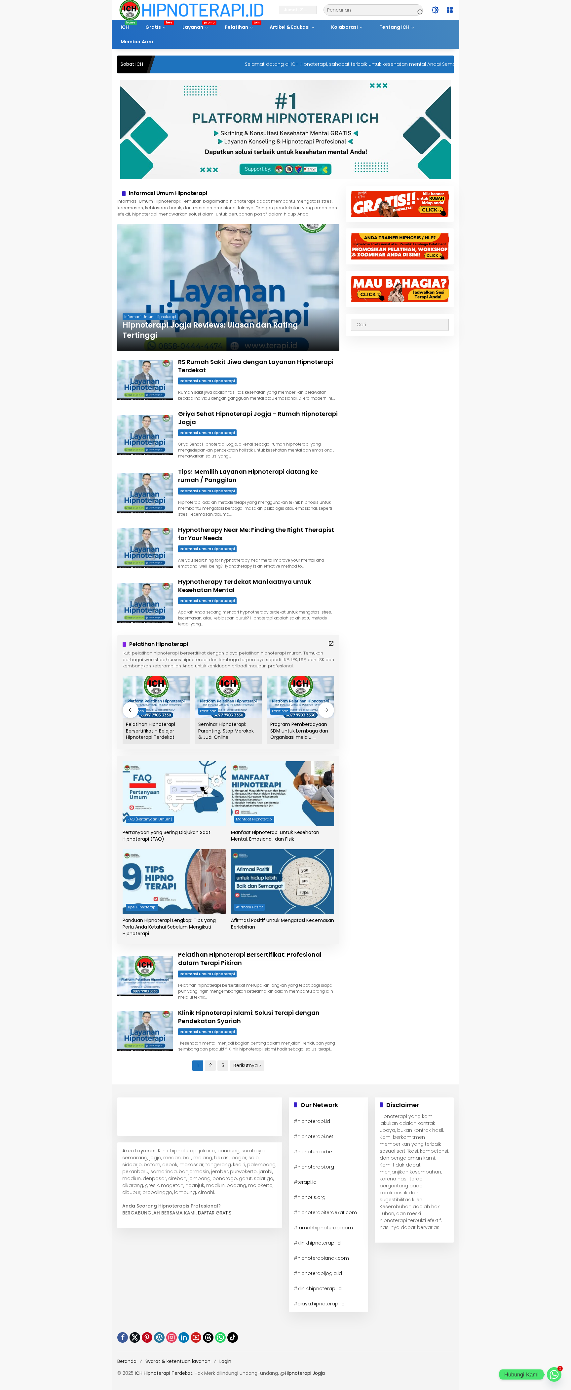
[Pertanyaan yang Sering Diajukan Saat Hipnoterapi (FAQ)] (174, 793)
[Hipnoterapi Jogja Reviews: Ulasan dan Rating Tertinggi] (228, 287)
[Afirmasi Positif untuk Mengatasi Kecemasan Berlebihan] (282, 881)
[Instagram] (171, 1337)
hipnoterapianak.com (323, 1258)
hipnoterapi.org (315, 1167)
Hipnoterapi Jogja (305, 1373)
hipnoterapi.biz (314, 1151)
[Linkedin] (183, 1337)
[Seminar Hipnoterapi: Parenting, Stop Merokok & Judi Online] (228, 697)
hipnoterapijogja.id (319, 1273)
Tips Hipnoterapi (142, 907)
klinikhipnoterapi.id (319, 1243)
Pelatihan (208, 711)
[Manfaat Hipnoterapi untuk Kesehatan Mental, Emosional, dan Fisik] (282, 793)
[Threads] (208, 1337)
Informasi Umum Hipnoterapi (150, 316)
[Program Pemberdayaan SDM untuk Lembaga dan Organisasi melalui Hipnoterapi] (300, 697)
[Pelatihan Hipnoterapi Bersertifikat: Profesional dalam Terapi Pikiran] (145, 976)
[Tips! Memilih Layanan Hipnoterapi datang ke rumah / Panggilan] (145, 493)
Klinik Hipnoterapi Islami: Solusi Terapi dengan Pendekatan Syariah (249, 1017)
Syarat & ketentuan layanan (177, 1361)
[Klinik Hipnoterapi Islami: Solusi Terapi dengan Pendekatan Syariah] (145, 1031)
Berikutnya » (247, 1065)
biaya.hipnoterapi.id (321, 1303)
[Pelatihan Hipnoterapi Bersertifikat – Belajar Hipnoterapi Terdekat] (156, 697)
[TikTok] (232, 1337)
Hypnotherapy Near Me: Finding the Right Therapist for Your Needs (256, 534)
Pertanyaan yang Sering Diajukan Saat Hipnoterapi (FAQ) (166, 835)
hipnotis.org (311, 1197)
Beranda (126, 1361)
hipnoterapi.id (313, 1121)
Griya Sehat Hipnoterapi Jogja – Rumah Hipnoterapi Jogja (258, 418)
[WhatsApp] (220, 1337)
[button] (419, 10)
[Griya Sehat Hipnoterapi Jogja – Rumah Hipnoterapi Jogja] (145, 435)
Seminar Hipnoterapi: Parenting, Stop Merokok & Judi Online (226, 730)
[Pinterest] (147, 1337)
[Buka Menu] (450, 10)
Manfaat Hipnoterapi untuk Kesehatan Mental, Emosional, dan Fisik (275, 835)
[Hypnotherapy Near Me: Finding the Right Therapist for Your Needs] (145, 548)
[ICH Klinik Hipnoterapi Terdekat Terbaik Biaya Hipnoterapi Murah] (191, 9)
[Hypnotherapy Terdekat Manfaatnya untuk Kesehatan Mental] (145, 603)
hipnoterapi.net (315, 1136)
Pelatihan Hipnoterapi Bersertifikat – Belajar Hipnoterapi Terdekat (150, 730)
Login (225, 1361)
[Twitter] (135, 1337)
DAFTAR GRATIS (214, 1213)
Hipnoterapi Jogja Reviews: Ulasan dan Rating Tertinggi (210, 330)
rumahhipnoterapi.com (325, 1227)
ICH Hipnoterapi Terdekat (163, 1373)
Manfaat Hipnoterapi (254, 819)
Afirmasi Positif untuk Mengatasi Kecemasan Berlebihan (282, 923)
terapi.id (307, 1182)
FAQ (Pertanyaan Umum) (150, 819)
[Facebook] (122, 1337)
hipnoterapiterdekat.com (327, 1212)
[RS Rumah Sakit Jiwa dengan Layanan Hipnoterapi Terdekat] (145, 380)
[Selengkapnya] (331, 644)
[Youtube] (196, 1337)
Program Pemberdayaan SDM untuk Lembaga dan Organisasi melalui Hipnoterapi (299, 731)
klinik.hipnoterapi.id (319, 1288)
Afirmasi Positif (249, 907)
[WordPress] (159, 1337)
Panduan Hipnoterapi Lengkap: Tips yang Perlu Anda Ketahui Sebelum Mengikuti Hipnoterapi (169, 926)
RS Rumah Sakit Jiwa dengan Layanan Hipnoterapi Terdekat (255, 366)
